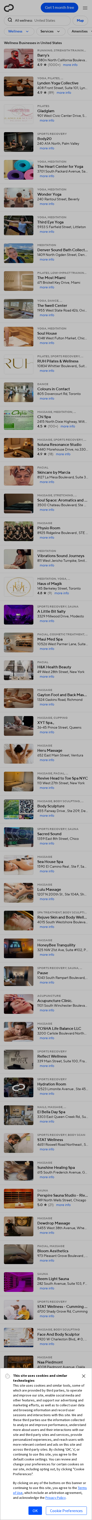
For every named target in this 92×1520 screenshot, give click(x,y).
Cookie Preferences (66, 1510)
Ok (35, 1510)
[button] (83, 1376)
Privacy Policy (55, 1497)
